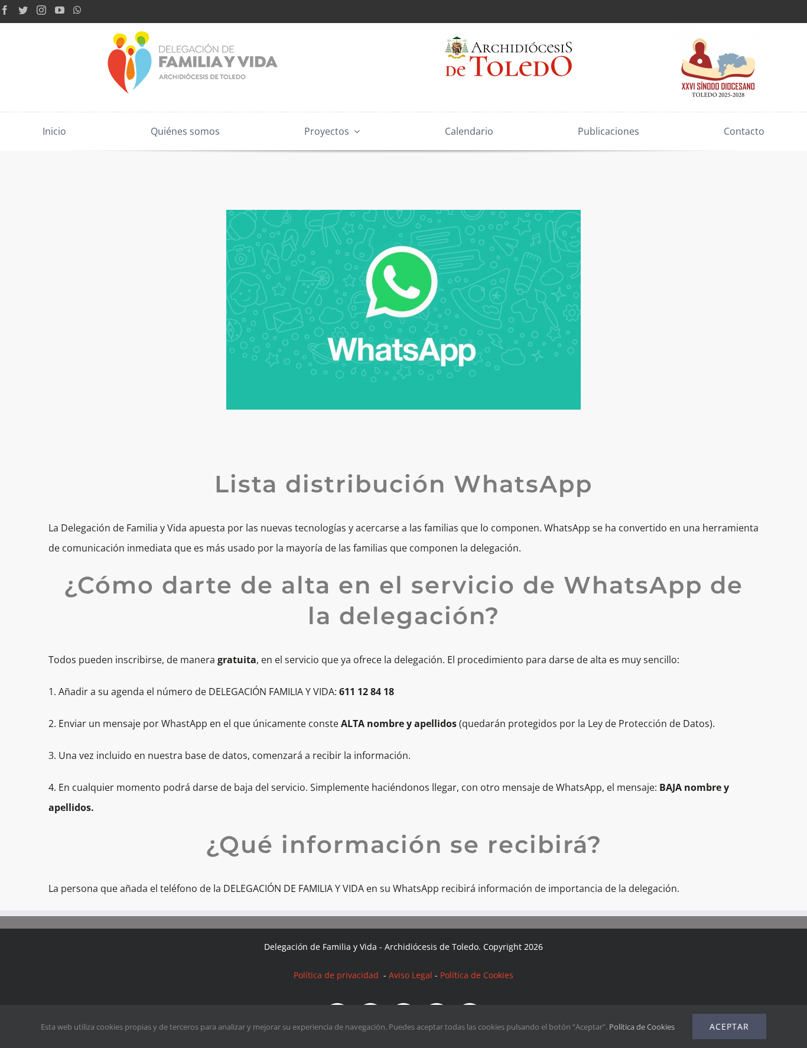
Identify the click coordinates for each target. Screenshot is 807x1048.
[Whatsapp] (77, 10)
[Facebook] (4, 10)
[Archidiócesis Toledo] (509, 27)
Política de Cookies (476, 975)
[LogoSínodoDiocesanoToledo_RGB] (718, 27)
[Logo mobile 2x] (193, 27)
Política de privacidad (337, 975)
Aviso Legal (410, 975)
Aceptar (729, 1026)
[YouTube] (59, 10)
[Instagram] (41, 10)
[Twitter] (23, 10)
